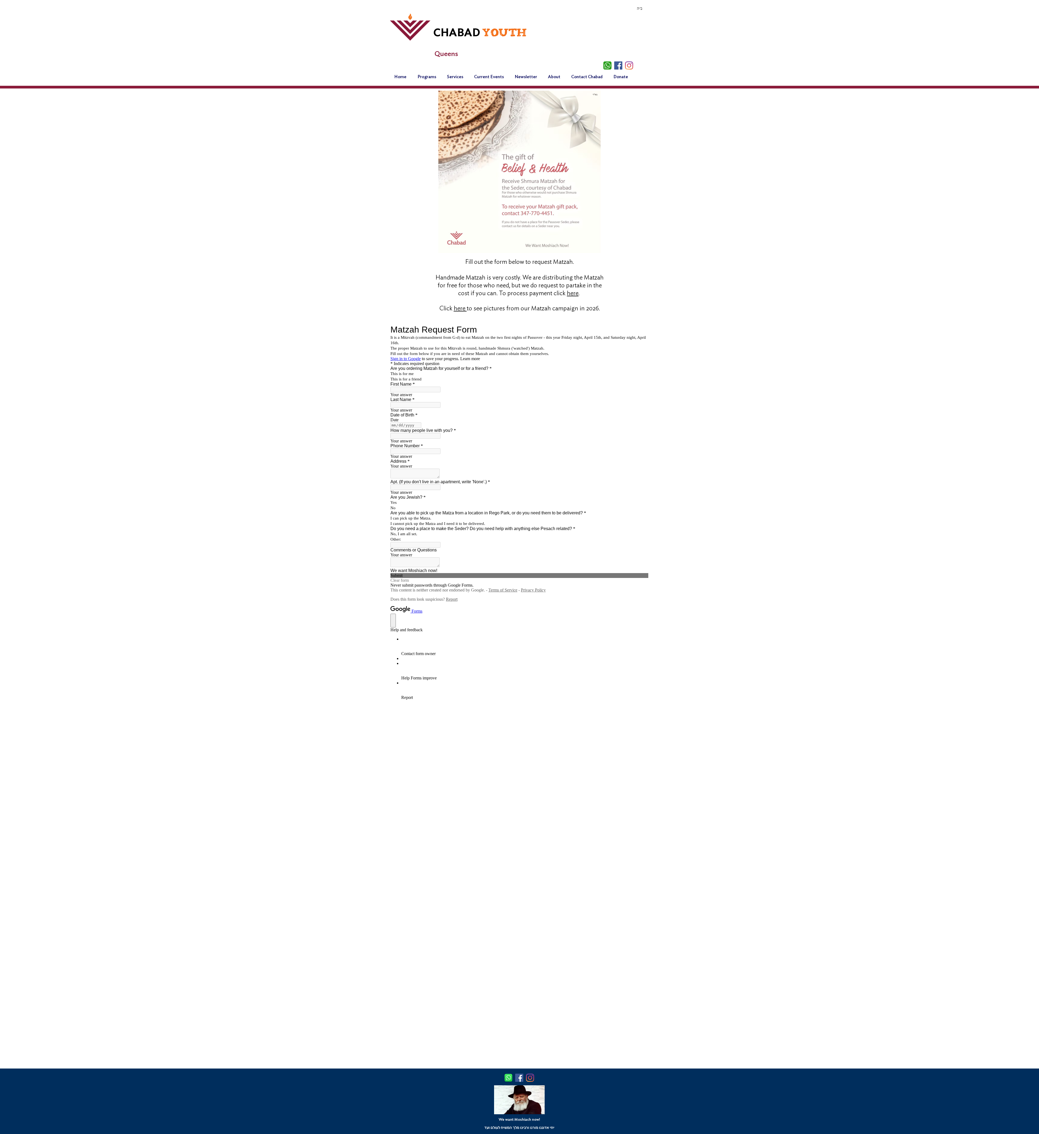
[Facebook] (618, 65)
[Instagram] (629, 65)
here (572, 293)
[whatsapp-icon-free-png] (508, 1078)
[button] (554, 77)
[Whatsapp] (607, 65)
